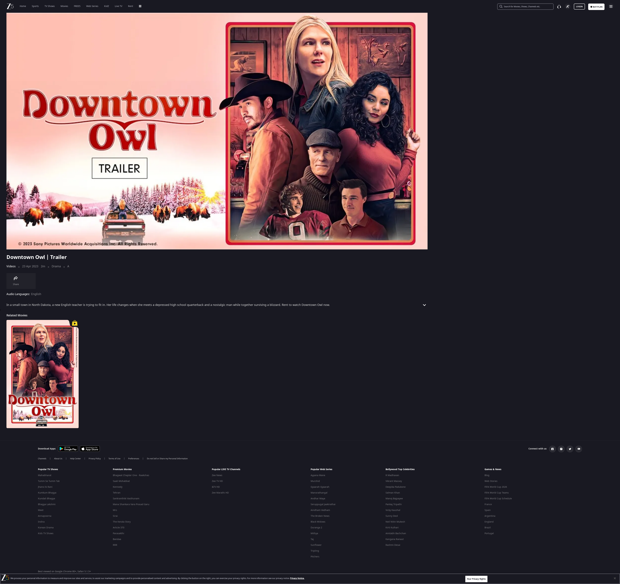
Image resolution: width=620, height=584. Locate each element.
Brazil (488, 527)
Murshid (315, 481)
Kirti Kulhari (392, 527)
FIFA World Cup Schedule (498, 498)
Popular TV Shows (48, 469)
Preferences (133, 458)
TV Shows (50, 6)
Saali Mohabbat (121, 481)
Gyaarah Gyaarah (320, 487)
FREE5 (77, 6)
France (488, 504)
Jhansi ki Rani (45, 487)
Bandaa (117, 539)
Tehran (116, 492)
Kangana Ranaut (395, 539)
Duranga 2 (316, 527)
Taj (312, 539)
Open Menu (611, 6)
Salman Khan (393, 492)
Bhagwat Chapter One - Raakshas (131, 475)
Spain (488, 510)
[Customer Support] (559, 6)
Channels (42, 458)
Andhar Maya (318, 498)
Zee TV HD (217, 481)
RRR (115, 545)
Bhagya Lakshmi (47, 504)
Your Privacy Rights (476, 578)
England (489, 522)
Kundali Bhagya (46, 498)
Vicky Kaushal (393, 510)
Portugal (489, 533)
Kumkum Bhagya (47, 492)
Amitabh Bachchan (396, 533)
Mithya (314, 533)
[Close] (614, 578)
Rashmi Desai (393, 545)
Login (579, 6)
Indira (41, 522)
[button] (73, 470)
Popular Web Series (321, 469)
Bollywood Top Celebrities (400, 469)
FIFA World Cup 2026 (496, 487)
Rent (130, 6)
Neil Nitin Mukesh (395, 522)
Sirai (115, 516)
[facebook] (552, 449)
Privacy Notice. (297, 578)
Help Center (75, 458)
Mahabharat (44, 475)
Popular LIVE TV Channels (226, 469)
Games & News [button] (493, 469)
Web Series (92, 6)
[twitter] (570, 449)
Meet (40, 510)
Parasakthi (118, 533)
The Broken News (320, 516)
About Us (58, 458)
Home (23, 6)
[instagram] (561, 449)
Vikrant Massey (394, 481)
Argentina (490, 516)
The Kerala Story (122, 522)
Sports (35, 6)
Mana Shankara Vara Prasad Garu (131, 504)
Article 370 (118, 527)
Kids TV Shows (45, 533)
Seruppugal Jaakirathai (323, 504)
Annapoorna (44, 516)
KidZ (106, 6)
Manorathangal (319, 492)
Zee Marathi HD (220, 492)
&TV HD (216, 487)
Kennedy (117, 487)
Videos (11, 266)
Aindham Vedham (320, 510)
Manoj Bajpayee (394, 498)
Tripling (315, 551)
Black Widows (318, 522)
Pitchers (315, 556)
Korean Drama (46, 527)
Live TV (118, 6)
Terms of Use (114, 458)
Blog (487, 475)
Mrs (115, 510)
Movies (64, 6)
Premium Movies (122, 469)
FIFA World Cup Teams (497, 492)
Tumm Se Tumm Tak (49, 481)
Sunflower (316, 545)
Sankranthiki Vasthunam (126, 498)
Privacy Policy (95, 458)
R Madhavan (392, 475)
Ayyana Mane (318, 475)
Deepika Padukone (396, 487)
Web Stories (491, 481)
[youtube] (578, 449)
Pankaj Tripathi (394, 504)
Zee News (217, 475)
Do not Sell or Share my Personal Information (167, 458)
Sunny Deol (392, 516)
